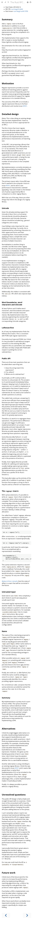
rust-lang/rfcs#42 (17, 9)
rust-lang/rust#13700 (20, 11)
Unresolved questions (14, 794)
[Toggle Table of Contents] (2, 2)
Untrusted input (9, 592)
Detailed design (10, 114)
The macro (10, 491)
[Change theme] (5, 2)
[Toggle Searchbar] (8, 2)
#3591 (25, 106)
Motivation (8, 83)
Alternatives (8, 728)
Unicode (5, 208)
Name (4, 631)
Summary (7, 19)
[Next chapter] (27, 915)
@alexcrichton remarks (10, 581)
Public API (6, 358)
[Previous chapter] (6, 915)
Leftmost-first (8, 328)
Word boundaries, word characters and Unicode (12, 303)
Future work (8, 872)
